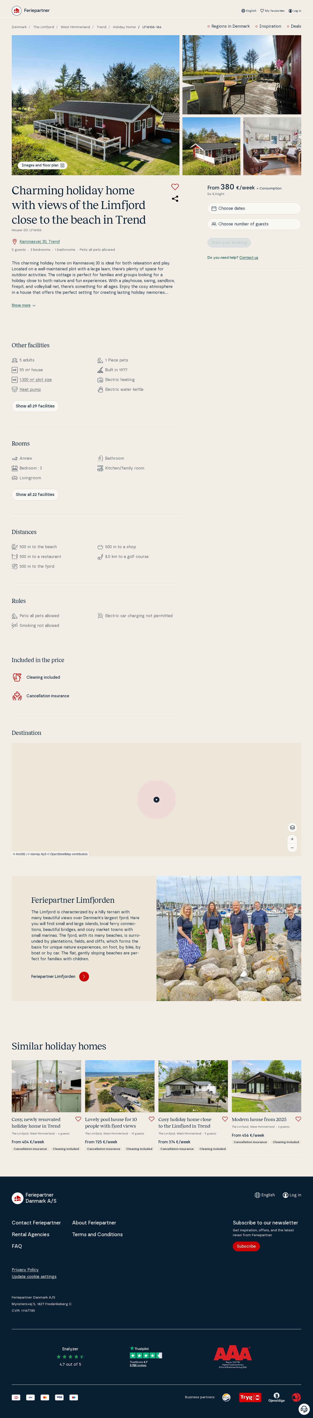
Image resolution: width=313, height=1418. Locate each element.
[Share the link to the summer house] (175, 199)
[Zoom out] (292, 847)
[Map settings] (292, 827)
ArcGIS (20, 854)
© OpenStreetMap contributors (67, 854)
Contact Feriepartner (36, 1223)
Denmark (19, 27)
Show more (21, 305)
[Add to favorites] (175, 187)
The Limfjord (43, 27)
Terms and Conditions (97, 1234)
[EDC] (226, 1397)
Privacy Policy (25, 1270)
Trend (101, 27)
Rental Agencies (30, 1234)
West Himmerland (75, 27)
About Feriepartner (94, 1223)
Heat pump (30, 390)
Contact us (248, 258)
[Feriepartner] (31, 11)
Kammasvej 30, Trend (40, 242)
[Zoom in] (292, 839)
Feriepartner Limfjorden (53, 977)
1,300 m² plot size (36, 380)
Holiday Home (124, 27)
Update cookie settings (34, 1277)
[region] (156, 799)
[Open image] (95, 105)
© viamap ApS (36, 854)
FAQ (17, 1246)
